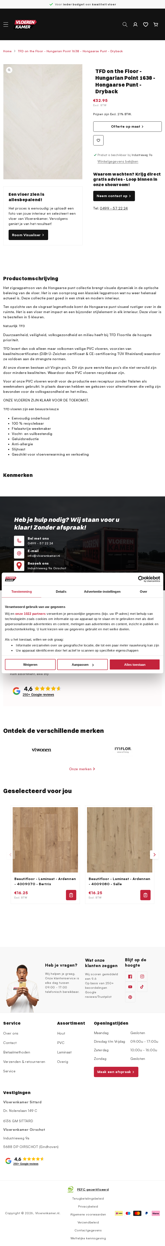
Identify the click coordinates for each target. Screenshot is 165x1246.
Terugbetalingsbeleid (88, 1198)
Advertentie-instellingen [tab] (102, 591)
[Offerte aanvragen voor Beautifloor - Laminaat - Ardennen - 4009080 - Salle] (145, 895)
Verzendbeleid (88, 1222)
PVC (61, 1043)
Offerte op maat (125, 126)
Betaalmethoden (16, 1052)
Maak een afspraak (114, 1072)
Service (9, 1071)
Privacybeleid (88, 1206)
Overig (62, 1061)
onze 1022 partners (30, 613)
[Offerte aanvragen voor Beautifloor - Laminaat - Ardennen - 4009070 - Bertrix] (71, 895)
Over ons (10, 1033)
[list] (82, 854)
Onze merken (80, 769)
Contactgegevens (88, 1230)
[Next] (154, 854)
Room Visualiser (26, 235)
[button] (5, 24)
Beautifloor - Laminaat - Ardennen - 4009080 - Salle (119, 881)
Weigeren (30, 664)
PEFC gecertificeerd (93, 1189)
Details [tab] (61, 591)
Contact (10, 1043)
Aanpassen (80, 664)
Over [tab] (143, 591)
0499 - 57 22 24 (114, 208)
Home (7, 51)
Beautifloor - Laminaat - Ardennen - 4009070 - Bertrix (45, 881)
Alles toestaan (134, 664)
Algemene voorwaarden (88, 1214)
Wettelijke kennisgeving (88, 1238)
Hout (61, 1033)
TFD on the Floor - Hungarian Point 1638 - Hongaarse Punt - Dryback (70, 51)
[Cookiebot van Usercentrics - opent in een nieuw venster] (141, 579)
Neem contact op (112, 196)
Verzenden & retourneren (24, 1061)
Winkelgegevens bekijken (118, 161)
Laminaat (64, 1052)
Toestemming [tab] (21, 591)
